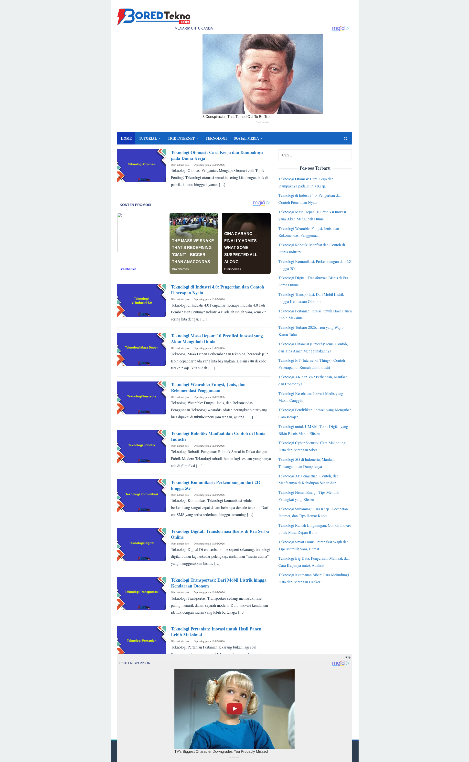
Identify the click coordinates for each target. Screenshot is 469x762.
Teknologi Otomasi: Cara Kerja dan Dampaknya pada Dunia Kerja (217, 155)
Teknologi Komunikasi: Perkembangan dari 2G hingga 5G (215, 485)
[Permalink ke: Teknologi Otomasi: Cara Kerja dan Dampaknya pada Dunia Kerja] (141, 165)
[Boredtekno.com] (153, 16)
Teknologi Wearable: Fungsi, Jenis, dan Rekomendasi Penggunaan (208, 387)
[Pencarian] (346, 138)
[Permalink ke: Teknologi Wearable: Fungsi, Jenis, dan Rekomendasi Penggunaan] (141, 397)
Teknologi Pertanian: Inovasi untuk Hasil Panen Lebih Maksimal (216, 632)
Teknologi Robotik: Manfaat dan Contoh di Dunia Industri (218, 436)
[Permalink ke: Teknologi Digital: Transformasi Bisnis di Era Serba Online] (141, 543)
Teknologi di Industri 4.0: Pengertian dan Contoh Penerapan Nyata (217, 290)
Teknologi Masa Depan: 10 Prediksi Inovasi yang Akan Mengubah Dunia (217, 338)
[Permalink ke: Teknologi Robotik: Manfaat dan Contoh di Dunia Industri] (141, 446)
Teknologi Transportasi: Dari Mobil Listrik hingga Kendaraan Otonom (218, 583)
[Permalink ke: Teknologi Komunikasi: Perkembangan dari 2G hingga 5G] (141, 495)
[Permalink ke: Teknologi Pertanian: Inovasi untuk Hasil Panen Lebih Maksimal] (141, 641)
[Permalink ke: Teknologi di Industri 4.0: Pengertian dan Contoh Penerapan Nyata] (141, 299)
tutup (348, 657)
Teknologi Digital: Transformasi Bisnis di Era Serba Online (220, 534)
